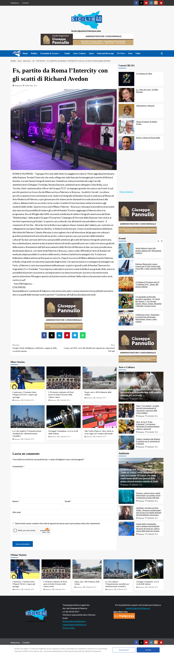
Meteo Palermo (126, 192)
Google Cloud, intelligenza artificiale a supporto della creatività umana (34, 348)
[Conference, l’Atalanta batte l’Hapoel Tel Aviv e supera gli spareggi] (28, 378)
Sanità (67, 53)
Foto (130, 53)
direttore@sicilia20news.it (74, 621)
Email (68, 501)
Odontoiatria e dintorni (145, 106)
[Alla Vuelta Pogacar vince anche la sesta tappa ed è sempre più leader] (100, 416)
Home (25, 53)
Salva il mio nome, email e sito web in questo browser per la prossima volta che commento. (57, 523)
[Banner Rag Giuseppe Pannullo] (63, 313)
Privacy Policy (69, 628)
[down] (59, 53)
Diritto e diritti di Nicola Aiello (148, 138)
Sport (91, 53)
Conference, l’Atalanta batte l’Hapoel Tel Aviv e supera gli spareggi (24, 394)
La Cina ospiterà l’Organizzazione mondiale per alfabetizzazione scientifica (26, 433)
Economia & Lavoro (49, 53)
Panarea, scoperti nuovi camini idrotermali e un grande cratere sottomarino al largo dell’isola (148, 495)
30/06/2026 (150, 518)
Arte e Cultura (79, 53)
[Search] (161, 53)
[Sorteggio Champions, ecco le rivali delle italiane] (63, 416)
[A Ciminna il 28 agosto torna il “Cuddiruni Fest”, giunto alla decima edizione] (126, 267)
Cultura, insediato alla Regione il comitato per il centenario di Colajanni (148, 441)
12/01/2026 (150, 416)
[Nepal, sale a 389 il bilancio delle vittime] (100, 378)
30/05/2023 (29, 86)
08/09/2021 (150, 446)
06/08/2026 (150, 501)
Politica (34, 53)
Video (137, 53)
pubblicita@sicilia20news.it (138, 608)
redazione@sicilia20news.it (74, 624)
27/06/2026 (150, 534)
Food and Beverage (105, 53)
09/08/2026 (135, 484)
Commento (18, 466)
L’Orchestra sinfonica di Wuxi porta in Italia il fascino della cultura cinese (61, 394)
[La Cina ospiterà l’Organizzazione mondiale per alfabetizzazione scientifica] (28, 416)
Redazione (15, 3)
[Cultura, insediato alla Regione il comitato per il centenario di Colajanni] (126, 443)
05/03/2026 (135, 398)
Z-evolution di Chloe (144, 74)
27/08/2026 (27, 400)
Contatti (25, 3)
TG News (121, 53)
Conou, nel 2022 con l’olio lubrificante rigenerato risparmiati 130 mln (89, 348)
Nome (15, 501)
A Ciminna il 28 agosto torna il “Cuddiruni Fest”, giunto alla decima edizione (147, 267)
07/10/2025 (150, 432)
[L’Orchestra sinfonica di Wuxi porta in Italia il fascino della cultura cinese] (63, 378)
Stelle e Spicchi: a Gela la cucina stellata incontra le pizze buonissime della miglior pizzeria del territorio (141, 392)
